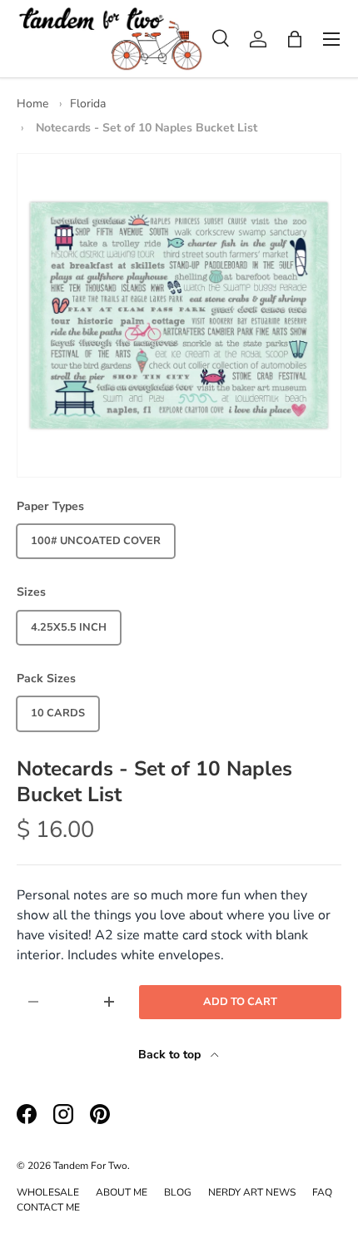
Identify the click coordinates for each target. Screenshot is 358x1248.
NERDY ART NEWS (252, 1192)
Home (32, 103)
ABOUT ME (121, 1192)
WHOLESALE (48, 1192)
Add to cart (240, 1001)
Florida (88, 103)
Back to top (171, 1054)
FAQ (322, 1192)
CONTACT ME (48, 1207)
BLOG (177, 1192)
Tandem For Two (90, 1165)
